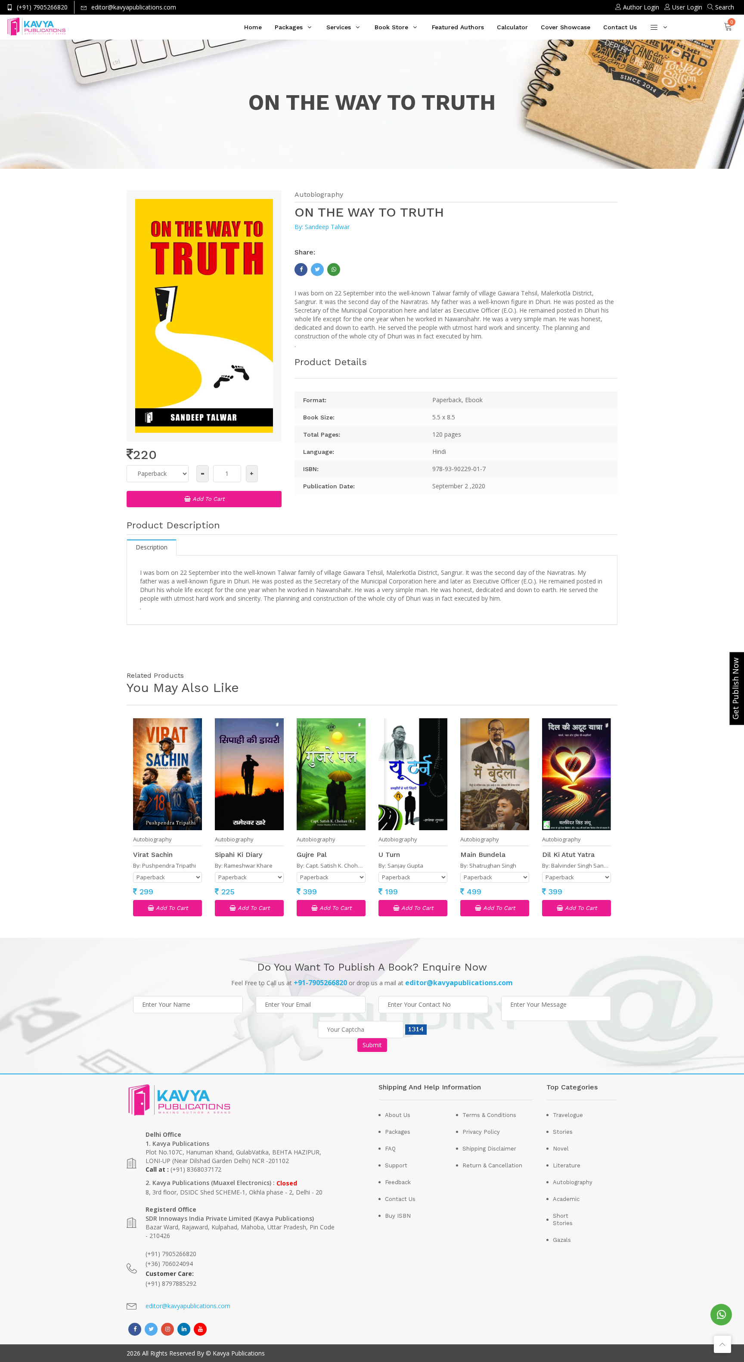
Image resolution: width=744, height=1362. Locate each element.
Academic (566, 1199)
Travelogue (567, 1115)
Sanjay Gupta (405, 865)
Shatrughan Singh (492, 865)
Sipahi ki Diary (238, 854)
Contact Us (620, 27)
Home (253, 27)
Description (151, 547)
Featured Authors (458, 27)
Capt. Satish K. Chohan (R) (339, 865)
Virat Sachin (153, 854)
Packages (289, 27)
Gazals (562, 1240)
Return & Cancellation (492, 1165)
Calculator (512, 27)
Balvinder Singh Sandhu (582, 865)
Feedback (398, 1182)
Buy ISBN (398, 1216)
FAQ (390, 1148)
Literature (566, 1165)
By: (299, 227)
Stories (563, 1132)
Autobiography (318, 194)
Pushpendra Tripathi (169, 865)
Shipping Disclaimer (489, 1148)
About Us (397, 1115)
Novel (561, 1148)
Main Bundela (482, 854)
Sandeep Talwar (327, 227)
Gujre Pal (312, 854)
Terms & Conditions (489, 1115)
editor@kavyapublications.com (188, 1306)
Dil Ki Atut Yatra (568, 854)
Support (396, 1165)
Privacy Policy (481, 1132)
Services (338, 27)
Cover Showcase (565, 27)
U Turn (389, 854)
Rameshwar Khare (248, 865)
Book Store (391, 27)
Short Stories (563, 1219)
